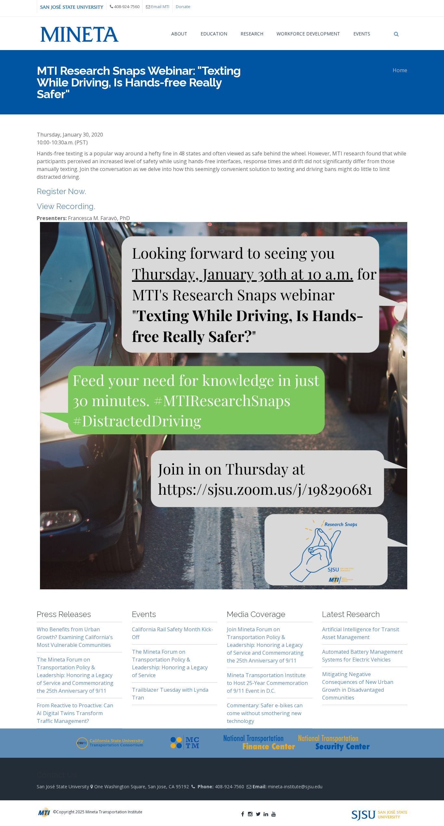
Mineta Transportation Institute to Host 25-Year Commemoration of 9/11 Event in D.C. (267, 683)
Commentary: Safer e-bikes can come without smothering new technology (265, 713)
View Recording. (66, 206)
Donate (183, 6)
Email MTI (160, 6)
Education (214, 34)
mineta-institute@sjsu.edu (295, 786)
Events (361, 34)
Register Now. (61, 191)
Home (400, 70)
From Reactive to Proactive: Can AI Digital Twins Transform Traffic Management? (75, 713)
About (179, 34)
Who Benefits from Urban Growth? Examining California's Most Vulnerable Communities (75, 637)
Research (252, 34)
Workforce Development (308, 34)
